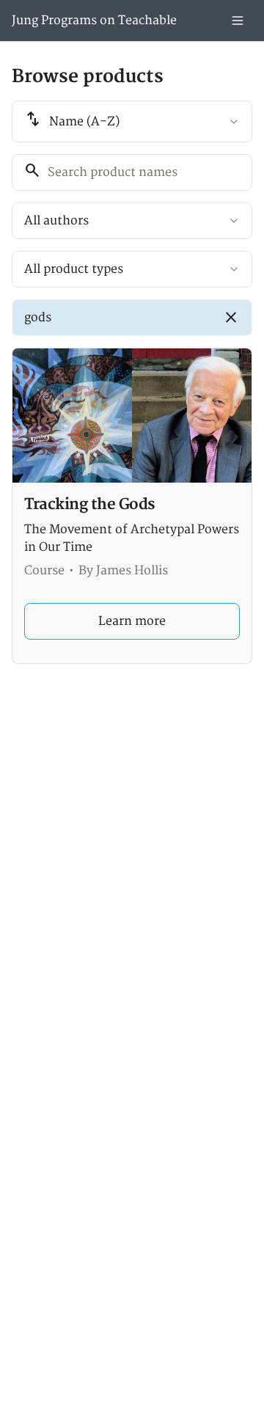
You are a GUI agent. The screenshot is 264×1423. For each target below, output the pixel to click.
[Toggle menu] (237, 20)
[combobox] (132, 121)
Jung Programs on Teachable (94, 20)
